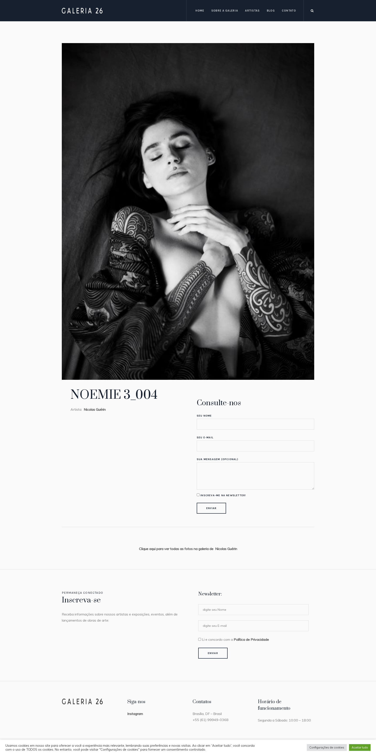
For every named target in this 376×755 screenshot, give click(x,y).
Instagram (135, 713)
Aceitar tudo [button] (360, 747)
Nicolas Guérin (94, 409)
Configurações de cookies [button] (326, 747)
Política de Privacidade (251, 639)
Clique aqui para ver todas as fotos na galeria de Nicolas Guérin (188, 548)
